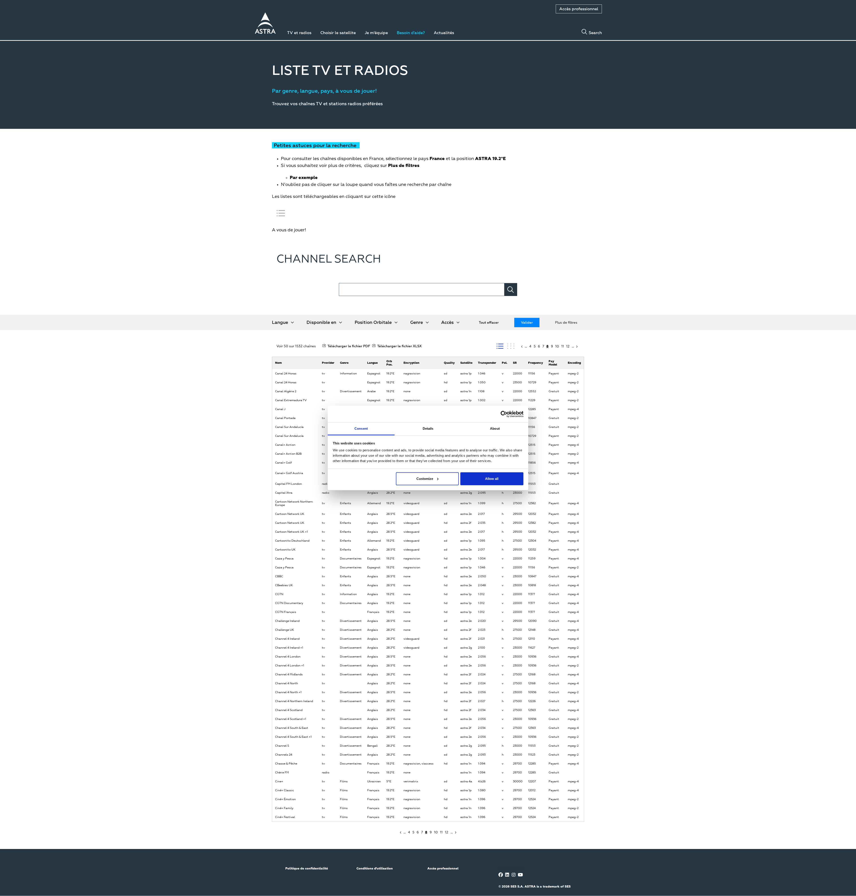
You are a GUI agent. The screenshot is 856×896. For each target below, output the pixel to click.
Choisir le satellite (338, 33)
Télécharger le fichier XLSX (399, 346)
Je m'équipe (376, 33)
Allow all (491, 479)
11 (562, 346)
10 (557, 346)
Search (595, 33)
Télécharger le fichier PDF (348, 346)
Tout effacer (489, 322)
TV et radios (299, 33)
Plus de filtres (566, 322)
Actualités (444, 33)
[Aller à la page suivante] (577, 346)
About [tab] (495, 428)
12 (568, 346)
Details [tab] (428, 428)
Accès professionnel (578, 9)
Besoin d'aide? (411, 33)
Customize (424, 479)
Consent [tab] (361, 428)
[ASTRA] (265, 24)
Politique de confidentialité (306, 868)
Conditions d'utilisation (374, 868)
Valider (527, 322)
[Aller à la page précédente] (521, 346)
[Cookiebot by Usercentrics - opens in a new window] (503, 414)
